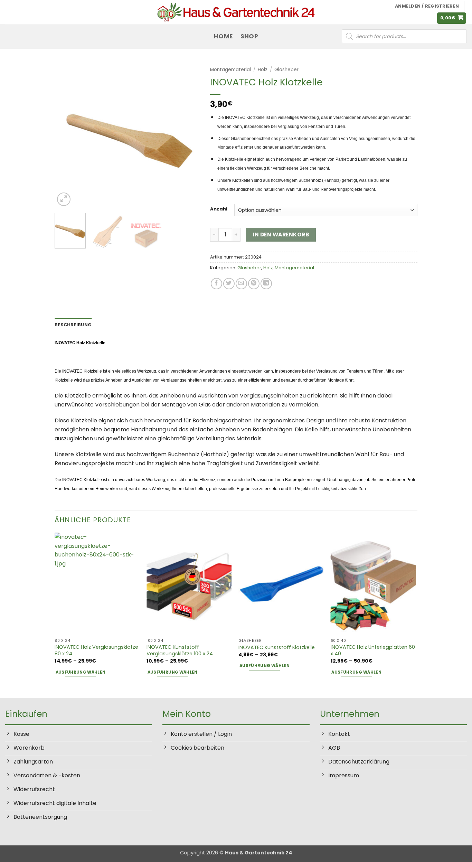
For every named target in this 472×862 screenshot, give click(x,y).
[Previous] (66, 135)
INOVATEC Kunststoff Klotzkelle (276, 647)
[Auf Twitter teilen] (229, 283)
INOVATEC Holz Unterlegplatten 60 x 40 (373, 650)
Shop (249, 36)
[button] (451, 18)
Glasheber (286, 69)
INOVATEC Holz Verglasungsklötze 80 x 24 (96, 650)
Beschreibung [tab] (73, 325)
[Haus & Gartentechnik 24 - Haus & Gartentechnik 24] (236, 12)
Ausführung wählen (81, 672)
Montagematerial (230, 69)
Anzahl (218, 209)
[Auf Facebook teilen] (216, 283)
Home (223, 36)
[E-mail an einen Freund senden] (241, 283)
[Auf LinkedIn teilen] (266, 283)
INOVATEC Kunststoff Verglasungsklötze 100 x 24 (180, 650)
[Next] (188, 135)
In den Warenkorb (281, 234)
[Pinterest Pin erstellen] (253, 283)
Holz (262, 69)
